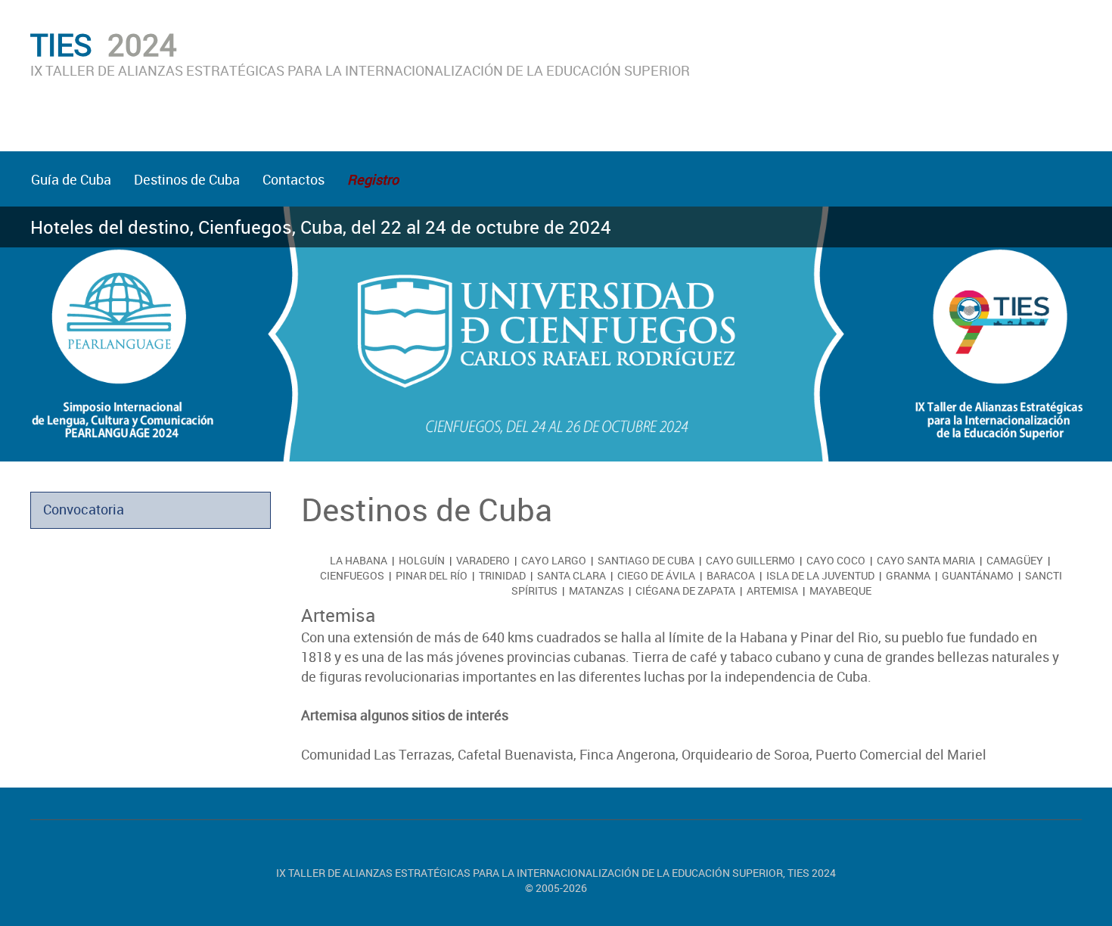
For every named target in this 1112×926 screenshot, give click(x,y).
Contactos (293, 179)
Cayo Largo (553, 560)
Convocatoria (83, 509)
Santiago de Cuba (646, 560)
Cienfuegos (352, 575)
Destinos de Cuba (187, 179)
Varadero (483, 560)
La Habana (358, 560)
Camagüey (1014, 560)
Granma (908, 575)
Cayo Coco (835, 560)
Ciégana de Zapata (685, 590)
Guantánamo (978, 575)
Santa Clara (571, 575)
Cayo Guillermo (750, 560)
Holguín (422, 560)
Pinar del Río (431, 575)
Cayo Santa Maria (926, 560)
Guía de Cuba (71, 179)
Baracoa (731, 575)
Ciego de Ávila (656, 575)
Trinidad (502, 575)
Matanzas (596, 590)
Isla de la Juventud (820, 575)
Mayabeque (840, 590)
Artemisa (772, 590)
